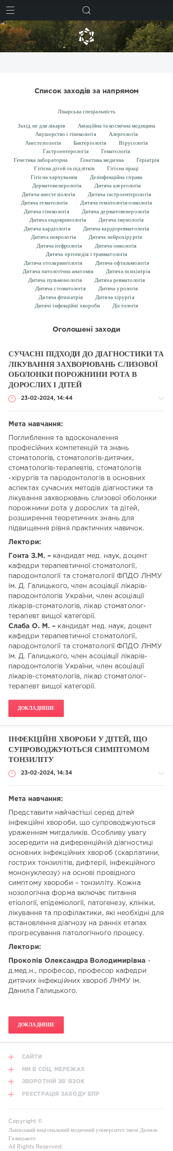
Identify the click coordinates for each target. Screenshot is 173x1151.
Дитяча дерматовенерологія (115, 211)
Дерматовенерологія (57, 185)
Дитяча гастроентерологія (119, 194)
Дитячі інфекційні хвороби (67, 305)
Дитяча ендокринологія (57, 220)
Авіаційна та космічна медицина (116, 126)
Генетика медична (102, 160)
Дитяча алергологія (117, 185)
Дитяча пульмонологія (55, 280)
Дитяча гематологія (44, 203)
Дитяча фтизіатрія (61, 297)
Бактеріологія (89, 143)
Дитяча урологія (118, 288)
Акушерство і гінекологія (65, 134)
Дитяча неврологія (53, 237)
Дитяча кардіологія (47, 228)
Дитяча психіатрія (128, 271)
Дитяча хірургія (114, 297)
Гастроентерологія (66, 151)
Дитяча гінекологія (46, 211)
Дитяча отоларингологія (53, 263)
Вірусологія (133, 143)
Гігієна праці (123, 168)
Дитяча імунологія (121, 220)
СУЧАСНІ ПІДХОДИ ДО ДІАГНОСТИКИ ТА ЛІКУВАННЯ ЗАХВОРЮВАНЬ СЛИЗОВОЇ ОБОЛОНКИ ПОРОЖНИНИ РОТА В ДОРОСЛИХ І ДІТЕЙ (86, 369)
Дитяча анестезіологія (48, 194)
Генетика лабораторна (41, 160)
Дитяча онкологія (116, 246)
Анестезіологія (43, 143)
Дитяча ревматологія (119, 280)
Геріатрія (147, 160)
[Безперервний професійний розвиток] (86, 36)
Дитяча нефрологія (59, 246)
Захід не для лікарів (41, 126)
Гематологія (115, 151)
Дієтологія (125, 305)
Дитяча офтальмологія (122, 263)
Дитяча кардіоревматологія (116, 228)
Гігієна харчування (54, 177)
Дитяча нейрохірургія (115, 237)
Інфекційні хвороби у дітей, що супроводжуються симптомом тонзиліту (78, 749)
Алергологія (123, 134)
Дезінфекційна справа (116, 177)
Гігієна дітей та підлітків (64, 168)
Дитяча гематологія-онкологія (116, 203)
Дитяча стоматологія (60, 288)
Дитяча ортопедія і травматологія (86, 254)
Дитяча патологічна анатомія (58, 271)
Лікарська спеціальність (86, 111)
